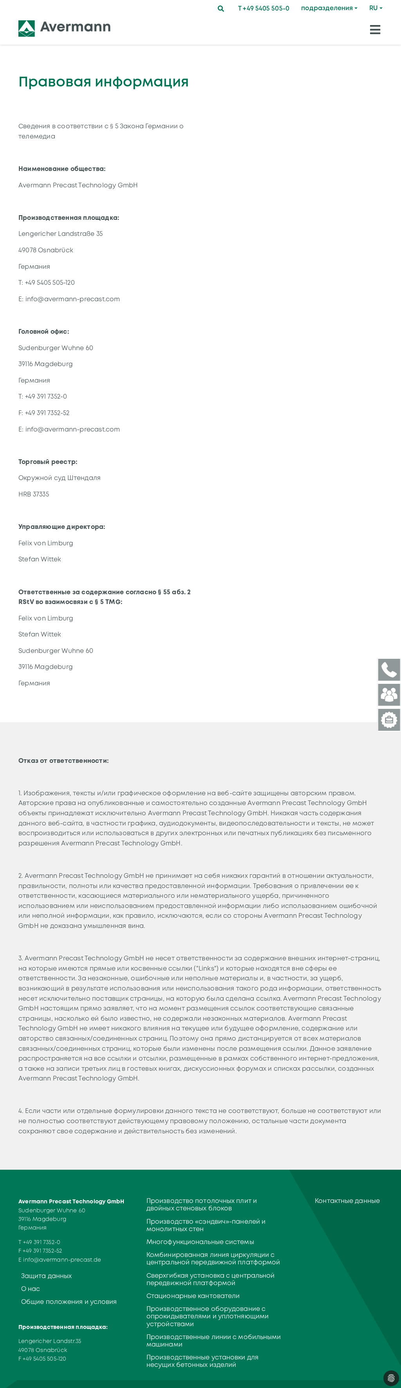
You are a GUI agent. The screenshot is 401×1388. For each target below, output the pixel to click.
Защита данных (46, 1276)
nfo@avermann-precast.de (63, 1259)
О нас (30, 1289)
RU (373, 8)
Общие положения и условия (69, 1302)
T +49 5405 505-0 (263, 8)
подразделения (327, 8)
